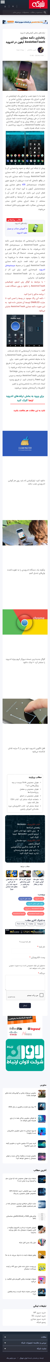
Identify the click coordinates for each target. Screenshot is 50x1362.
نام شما (41, 946)
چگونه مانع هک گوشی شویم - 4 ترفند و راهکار (38, 882)
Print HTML (21, 924)
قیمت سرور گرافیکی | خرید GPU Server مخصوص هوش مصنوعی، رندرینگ (22, 1192)
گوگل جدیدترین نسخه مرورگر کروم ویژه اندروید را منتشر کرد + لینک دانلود (25, 661)
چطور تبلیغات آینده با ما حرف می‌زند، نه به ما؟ (20, 1255)
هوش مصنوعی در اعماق (29, 795)
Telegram (40, 924)
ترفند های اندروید (25, 898)
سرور (11, 1358)
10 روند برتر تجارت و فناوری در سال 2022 (22, 1107)
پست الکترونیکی (37, 957)
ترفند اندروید (39, 898)
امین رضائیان (31, 49)
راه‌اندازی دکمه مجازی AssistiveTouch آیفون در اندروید (25, 40)
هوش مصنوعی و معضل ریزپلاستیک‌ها (29, 791)
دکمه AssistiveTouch (35, 913)
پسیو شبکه (41, 1322)
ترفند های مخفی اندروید (35, 903)
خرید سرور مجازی (38, 1319)
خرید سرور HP (39, 1312)
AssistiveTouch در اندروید (34, 908)
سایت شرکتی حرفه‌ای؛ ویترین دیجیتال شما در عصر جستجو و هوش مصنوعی (21, 1204)
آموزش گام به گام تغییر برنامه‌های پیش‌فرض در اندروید (25, 883)
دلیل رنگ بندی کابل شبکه (27, 1242)
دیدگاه (41, 973)
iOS (23, 184)
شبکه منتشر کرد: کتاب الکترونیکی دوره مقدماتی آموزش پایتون (23, 807)
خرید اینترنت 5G (39, 1315)
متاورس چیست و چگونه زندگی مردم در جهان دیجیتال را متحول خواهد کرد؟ (21, 1157)
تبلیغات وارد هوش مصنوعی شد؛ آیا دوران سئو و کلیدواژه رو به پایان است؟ (21, 1179)
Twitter (30, 924)
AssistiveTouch (18, 913)
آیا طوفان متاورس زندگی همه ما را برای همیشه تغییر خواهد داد (23, 1119)
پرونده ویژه (20, 49)
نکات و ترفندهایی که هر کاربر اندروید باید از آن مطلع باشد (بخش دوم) (12, 884)
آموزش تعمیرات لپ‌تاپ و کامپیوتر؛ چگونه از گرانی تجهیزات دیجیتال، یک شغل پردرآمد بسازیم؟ (22, 1230)
